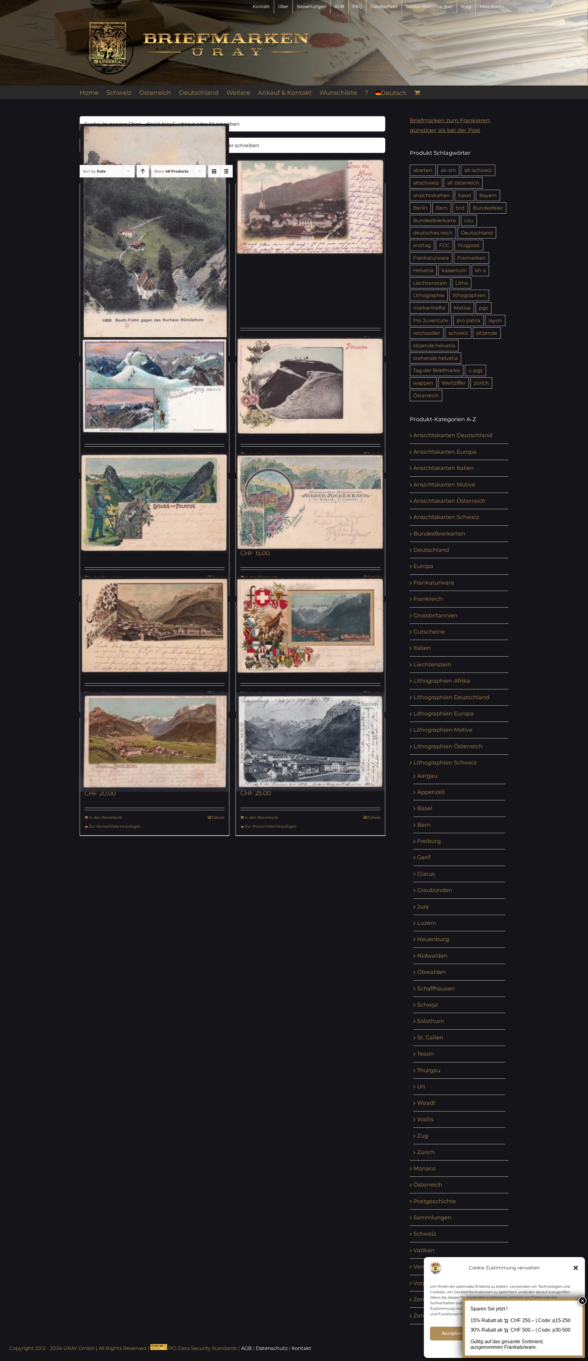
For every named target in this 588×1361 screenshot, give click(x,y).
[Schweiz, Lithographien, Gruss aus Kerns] (310, 207)
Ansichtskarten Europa (445, 451)
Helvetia (423, 270)
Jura (423, 906)
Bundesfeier (488, 208)
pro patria (468, 320)
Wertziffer (454, 383)
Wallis (425, 1119)
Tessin (425, 1053)
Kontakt (301, 1348)
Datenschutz (272, 1348)
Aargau (427, 775)
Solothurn (430, 1021)
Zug (422, 1135)
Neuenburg (433, 939)
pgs (483, 308)
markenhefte (429, 308)
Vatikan (424, 1250)
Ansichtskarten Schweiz (446, 517)
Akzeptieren (454, 1333)
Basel (424, 808)
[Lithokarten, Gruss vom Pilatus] (154, 503)
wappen (423, 383)
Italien (422, 648)
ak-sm (448, 170)
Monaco (424, 1168)
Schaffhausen (436, 988)
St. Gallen (430, 1037)
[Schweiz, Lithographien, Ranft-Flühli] (154, 239)
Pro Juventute (430, 320)
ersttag (422, 245)
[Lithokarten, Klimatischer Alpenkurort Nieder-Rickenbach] (310, 502)
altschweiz (426, 183)
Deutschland (477, 233)
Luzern (426, 923)
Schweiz (424, 1233)
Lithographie (428, 295)
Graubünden (434, 890)
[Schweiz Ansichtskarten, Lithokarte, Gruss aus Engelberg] (154, 742)
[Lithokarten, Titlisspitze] (310, 386)
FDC (444, 245)
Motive (462, 308)
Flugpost (469, 245)
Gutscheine (429, 631)
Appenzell (431, 792)
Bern (442, 208)
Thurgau (428, 1070)
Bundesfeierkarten (439, 533)
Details (218, 817)
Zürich (426, 1152)
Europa (423, 566)
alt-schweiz (478, 170)
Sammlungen (432, 1217)
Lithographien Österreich (448, 746)
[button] (576, 1268)
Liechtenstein (430, 283)
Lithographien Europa (443, 713)
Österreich (426, 395)
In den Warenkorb (105, 817)
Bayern (488, 195)
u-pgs (475, 370)
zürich (481, 383)
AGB (246, 1348)
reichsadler (426, 333)
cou (468, 220)
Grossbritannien (435, 615)
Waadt (426, 1103)
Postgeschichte (434, 1201)
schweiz (458, 333)
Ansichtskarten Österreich (449, 501)
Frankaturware (431, 258)
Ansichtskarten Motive (444, 484)
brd (460, 208)
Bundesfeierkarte (434, 220)
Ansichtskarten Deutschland (452, 435)
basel (464, 195)
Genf (423, 857)
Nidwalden (432, 955)
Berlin (420, 208)
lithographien (469, 295)
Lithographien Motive (443, 729)
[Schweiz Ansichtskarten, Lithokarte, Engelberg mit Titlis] (310, 742)
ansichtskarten (431, 195)
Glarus (426, 874)
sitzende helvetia (434, 345)
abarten (422, 170)
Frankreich (428, 599)
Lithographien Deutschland (451, 697)
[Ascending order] (143, 171)
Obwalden (431, 972)
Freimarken (471, 258)
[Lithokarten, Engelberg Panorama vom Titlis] (154, 386)
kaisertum (454, 270)
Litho (461, 283)
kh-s (480, 270)
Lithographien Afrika (441, 680)
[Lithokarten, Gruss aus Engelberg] (154, 625)
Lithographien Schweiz (445, 762)
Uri (421, 1086)
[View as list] (226, 171)
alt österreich (463, 183)
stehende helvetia (435, 358)
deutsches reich (433, 233)
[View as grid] (214, 171)
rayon (495, 320)
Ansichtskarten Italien (443, 468)
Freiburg (429, 841)
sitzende (486, 333)
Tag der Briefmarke (436, 370)
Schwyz (427, 1004)
